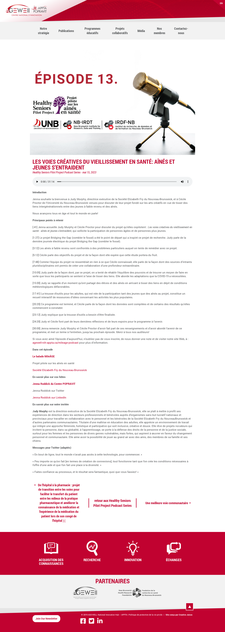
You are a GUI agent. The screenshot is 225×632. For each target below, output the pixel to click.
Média (141, 31)
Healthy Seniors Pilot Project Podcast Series (57, 172)
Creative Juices (185, 614)
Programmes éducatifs (92, 30)
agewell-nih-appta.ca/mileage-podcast (55, 342)
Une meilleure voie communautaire (166, 503)
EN (221, 3)
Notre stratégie (43, 30)
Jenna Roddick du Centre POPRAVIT (54, 383)
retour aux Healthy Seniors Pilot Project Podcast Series (112, 503)
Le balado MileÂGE (44, 356)
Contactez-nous (181, 30)
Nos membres (159, 30)
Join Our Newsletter (46, 618)
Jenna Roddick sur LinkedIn (49, 397)
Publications (66, 31)
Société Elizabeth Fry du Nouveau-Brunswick (60, 370)
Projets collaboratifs (120, 30)
